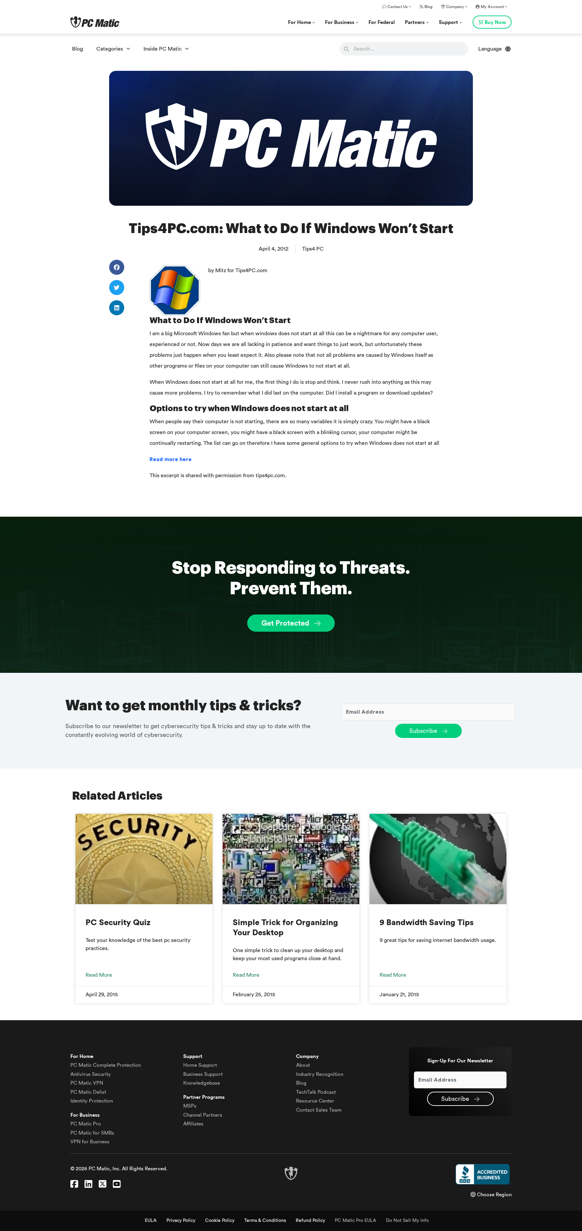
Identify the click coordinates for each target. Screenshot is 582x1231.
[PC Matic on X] (102, 1184)
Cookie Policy (219, 1220)
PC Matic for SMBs (92, 1133)
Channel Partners (202, 1115)
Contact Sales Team (319, 1110)
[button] (116, 267)
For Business (340, 22)
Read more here (171, 459)
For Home (300, 22)
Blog (427, 7)
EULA (151, 1220)
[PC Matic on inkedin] (88, 1184)
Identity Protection (91, 1101)
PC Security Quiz (118, 923)
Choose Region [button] (494, 1194)
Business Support (203, 1074)
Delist (88, 1092)
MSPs (189, 1106)
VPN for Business (89, 1141)
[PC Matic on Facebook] (74, 1184)
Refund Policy (310, 1220)
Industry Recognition (319, 1074)
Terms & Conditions (265, 1220)
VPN (86, 1083)
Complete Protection (105, 1065)
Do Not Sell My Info (407, 1220)
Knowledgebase (201, 1083)
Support (449, 22)
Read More (99, 975)
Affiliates (193, 1123)
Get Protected (286, 623)
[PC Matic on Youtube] (117, 1184)
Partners (415, 22)
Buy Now (495, 22)
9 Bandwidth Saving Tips (427, 923)
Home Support (200, 1065)
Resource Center (315, 1101)
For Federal (381, 22)
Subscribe (424, 731)
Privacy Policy (180, 1220)
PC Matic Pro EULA (355, 1220)
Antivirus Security (90, 1074)
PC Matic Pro (85, 1123)
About (303, 1065)
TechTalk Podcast (316, 1092)
